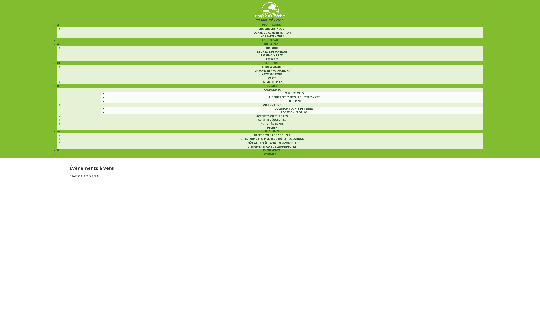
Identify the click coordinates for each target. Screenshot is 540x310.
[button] (528, 298)
